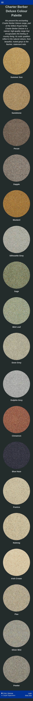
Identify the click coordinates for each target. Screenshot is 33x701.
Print (5, 693)
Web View (28, 695)
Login (30, 693)
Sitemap (10, 693)
